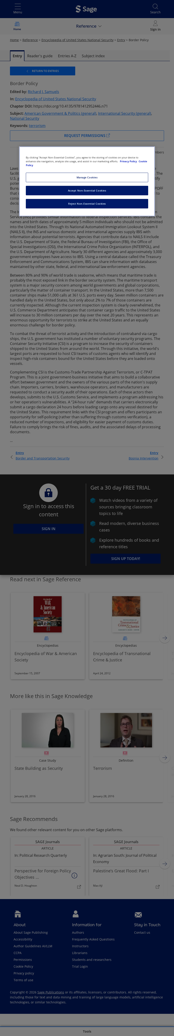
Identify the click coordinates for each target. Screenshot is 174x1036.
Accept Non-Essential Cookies (87, 190)
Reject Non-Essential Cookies (87, 203)
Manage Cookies (87, 177)
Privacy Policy (129, 161)
